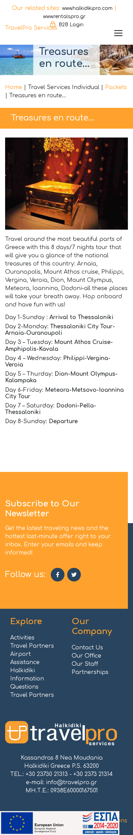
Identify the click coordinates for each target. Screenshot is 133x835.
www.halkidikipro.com (87, 8)
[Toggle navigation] (118, 33)
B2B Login (71, 24)
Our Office (86, 656)
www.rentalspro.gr (64, 16)
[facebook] (57, 574)
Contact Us (87, 648)
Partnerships (90, 672)
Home (13, 87)
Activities (22, 638)
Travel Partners (32, 646)
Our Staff (85, 664)
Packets (116, 87)
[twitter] (74, 574)
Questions (24, 687)
